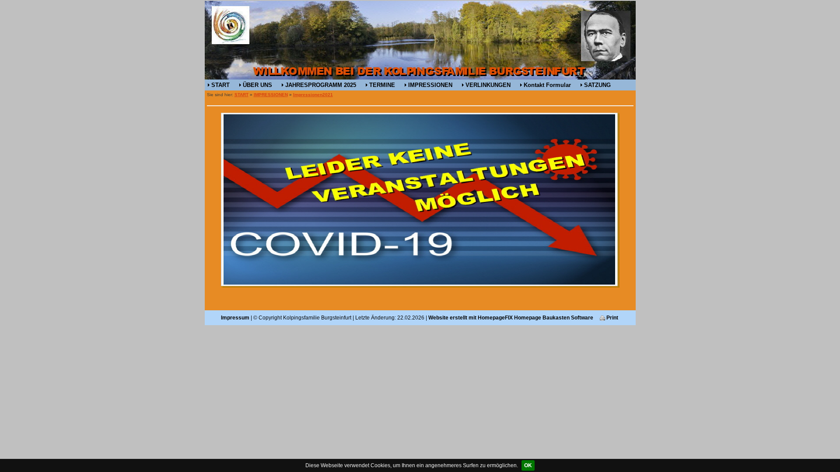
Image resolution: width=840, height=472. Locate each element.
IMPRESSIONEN (430, 85)
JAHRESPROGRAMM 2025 (320, 85)
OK (528, 465)
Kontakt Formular (547, 85)
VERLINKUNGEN (488, 85)
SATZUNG (597, 85)
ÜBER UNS (257, 85)
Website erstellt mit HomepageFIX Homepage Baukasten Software (510, 318)
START (220, 85)
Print (611, 318)
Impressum (235, 318)
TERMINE (382, 85)
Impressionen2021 (313, 94)
